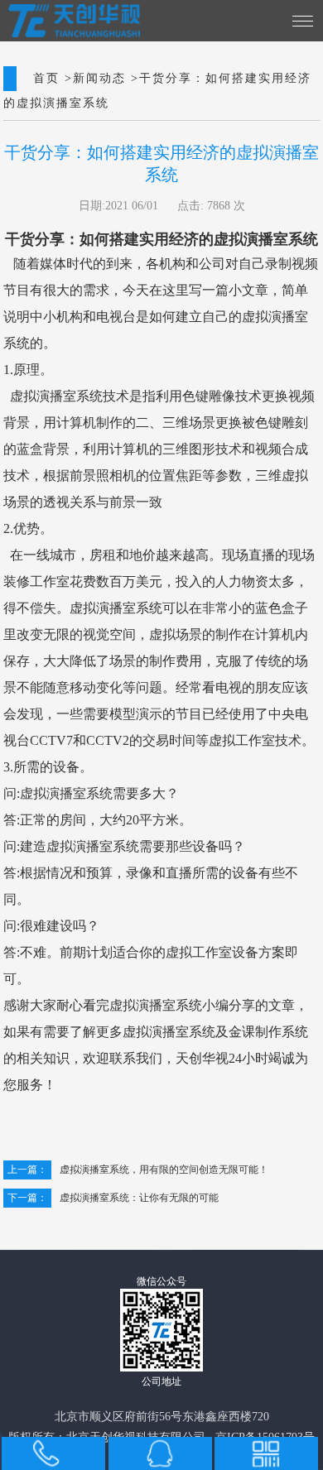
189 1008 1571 (45, 1453)
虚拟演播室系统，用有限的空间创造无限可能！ (137, 1170)
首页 (46, 78)
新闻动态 (99, 78)
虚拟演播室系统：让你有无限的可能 (113, 1198)
